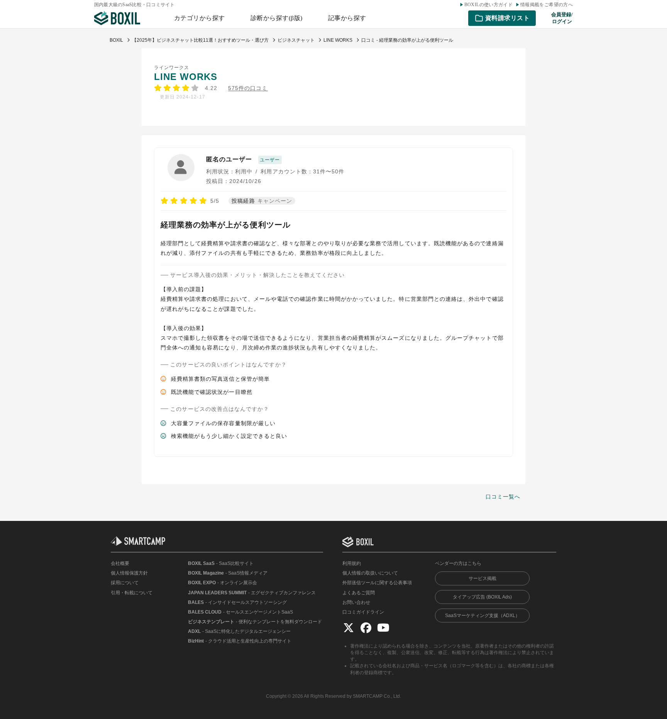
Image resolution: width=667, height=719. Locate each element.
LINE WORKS (186, 76)
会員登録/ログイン (562, 18)
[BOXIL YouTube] (383, 627)
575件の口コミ (248, 88)
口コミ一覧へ (503, 496)
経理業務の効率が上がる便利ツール (226, 224)
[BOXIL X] (348, 627)
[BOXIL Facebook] (366, 627)
